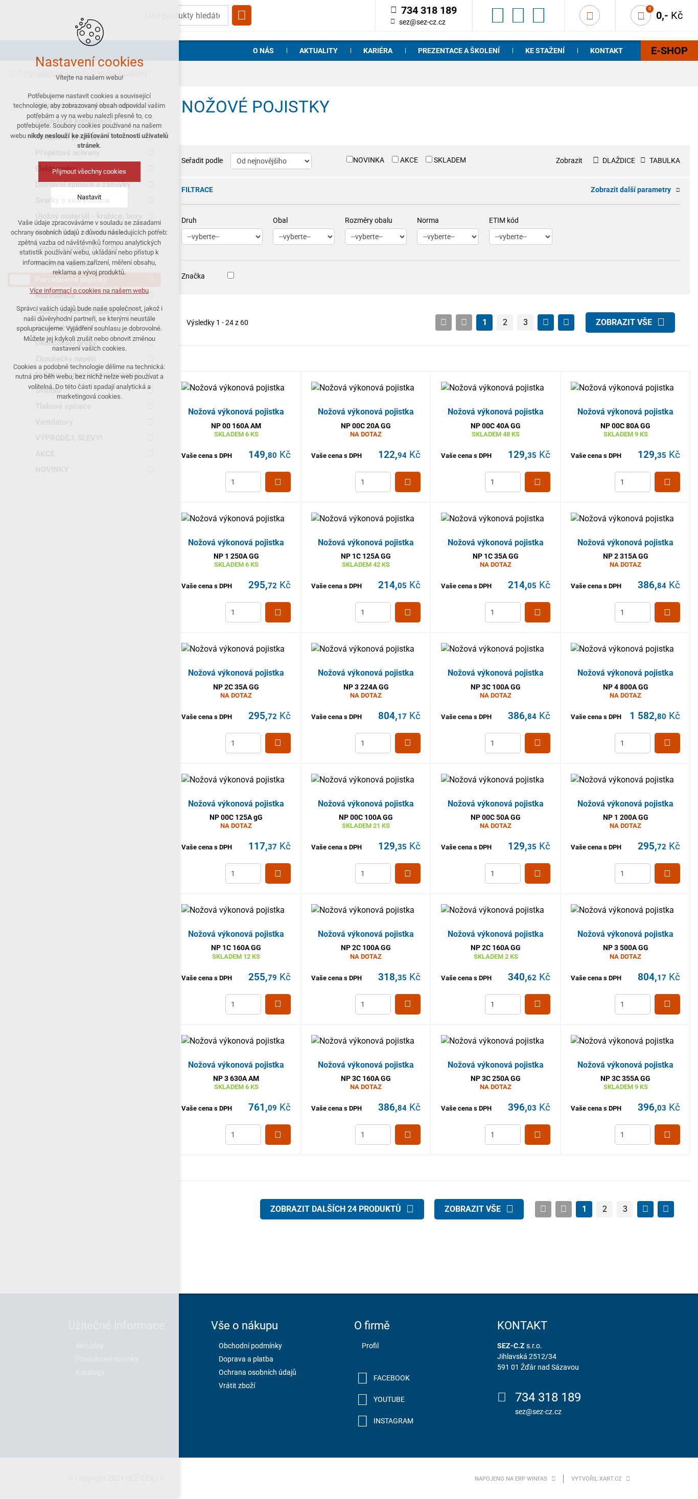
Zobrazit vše (624, 322)
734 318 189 (548, 1397)
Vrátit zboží (237, 1385)
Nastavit (90, 197)
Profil (370, 1346)
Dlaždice (618, 160)
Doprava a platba (246, 1359)
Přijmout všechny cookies (90, 171)
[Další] (546, 322)
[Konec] (566, 322)
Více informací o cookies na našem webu (89, 290)
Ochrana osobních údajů (257, 1372)
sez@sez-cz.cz (422, 22)
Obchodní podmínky (250, 1346)
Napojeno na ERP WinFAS (511, 1478)
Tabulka (664, 160)
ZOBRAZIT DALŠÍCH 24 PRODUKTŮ (335, 1209)
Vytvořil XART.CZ (596, 1478)
